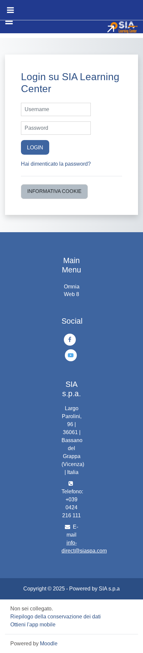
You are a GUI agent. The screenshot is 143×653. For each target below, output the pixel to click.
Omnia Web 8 (71, 290)
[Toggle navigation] (9, 21)
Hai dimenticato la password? (56, 164)
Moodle (49, 643)
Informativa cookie (54, 191)
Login (35, 147)
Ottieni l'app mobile (33, 624)
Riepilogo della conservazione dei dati (55, 616)
